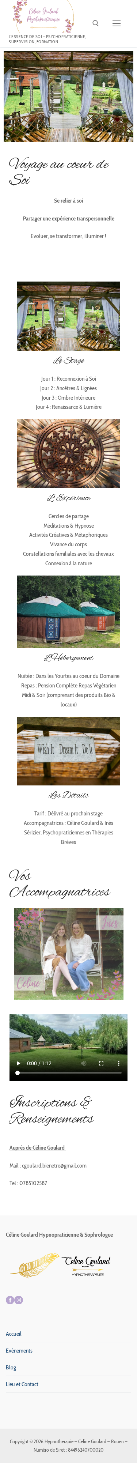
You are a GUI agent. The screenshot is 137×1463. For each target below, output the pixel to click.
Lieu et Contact (22, 1384)
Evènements (19, 1350)
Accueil (14, 1333)
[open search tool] (95, 23)
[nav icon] (116, 23)
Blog (11, 1367)
